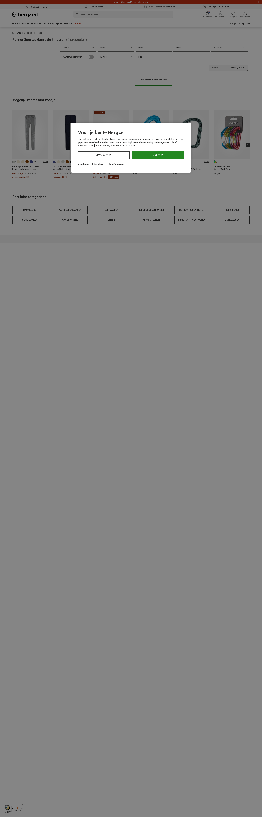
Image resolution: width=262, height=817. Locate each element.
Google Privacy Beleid (106, 145)
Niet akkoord (103, 155)
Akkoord (158, 155)
